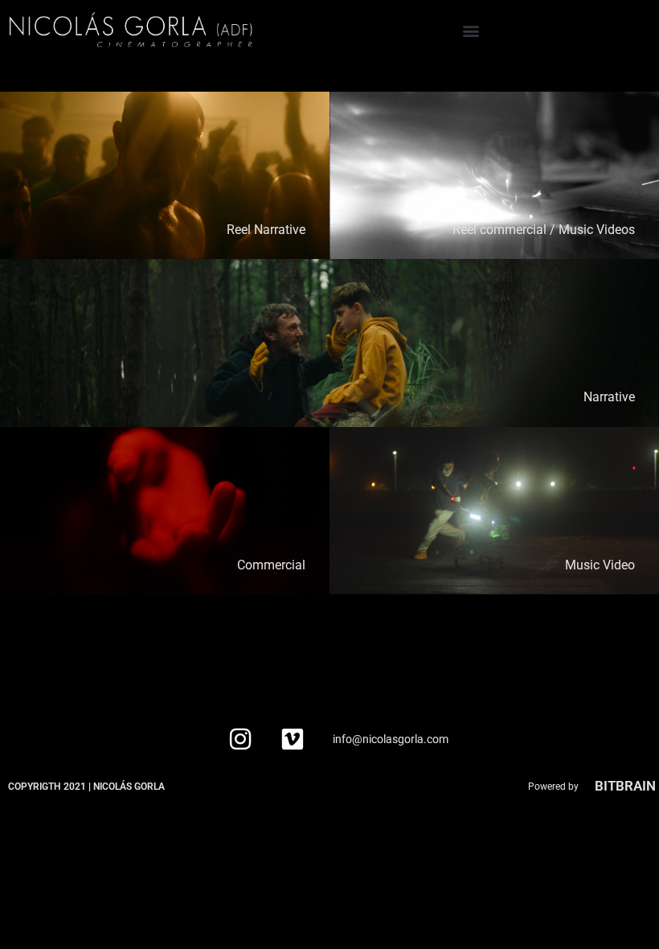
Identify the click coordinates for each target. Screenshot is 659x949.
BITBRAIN (625, 786)
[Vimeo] (292, 739)
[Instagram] (240, 739)
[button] (471, 30)
